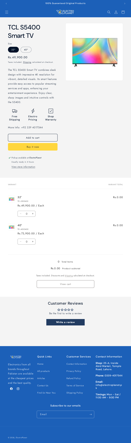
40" (26, 49)
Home (40, 363)
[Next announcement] (124, 3)
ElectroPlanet (21, 437)
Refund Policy (73, 378)
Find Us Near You (46, 392)
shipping (69, 275)
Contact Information (76, 363)
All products (43, 371)
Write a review (65, 322)
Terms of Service (75, 385)
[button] (6, 12)
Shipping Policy (74, 392)
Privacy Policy (73, 371)
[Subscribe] (90, 414)
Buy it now (33, 147)
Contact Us (42, 385)
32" (13, 49)
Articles (41, 378)
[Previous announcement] (6, 3)
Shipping (27, 62)
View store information (23, 166)
